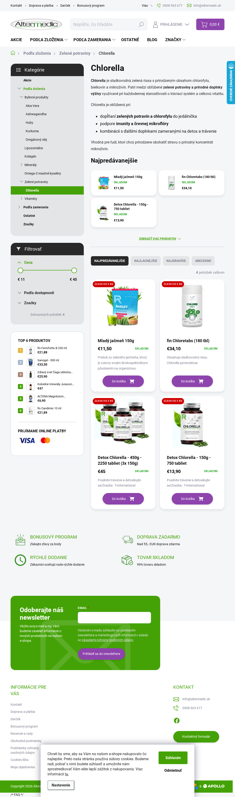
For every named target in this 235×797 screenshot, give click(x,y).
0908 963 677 (192, 708)
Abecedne (203, 261)
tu (66, 774)
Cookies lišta (19, 760)
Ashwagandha (36, 114)
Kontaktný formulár (196, 736)
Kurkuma (32, 131)
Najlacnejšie (145, 261)
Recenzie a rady (22, 733)
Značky (28, 224)
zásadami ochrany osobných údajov (107, 640)
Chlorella (32, 190)
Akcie (27, 80)
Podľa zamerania (35, 207)
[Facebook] (176, 719)
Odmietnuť (173, 770)
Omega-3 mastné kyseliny (43, 173)
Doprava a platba (41, 5)
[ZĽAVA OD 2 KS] (123, 308)
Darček (65, 5)
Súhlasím (173, 758)
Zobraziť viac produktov (157, 238)
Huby (29, 122)
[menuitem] (18, 40)
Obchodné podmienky (26, 741)
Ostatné (29, 216)
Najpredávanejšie (109, 261)
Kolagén (30, 156)
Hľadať (141, 24)
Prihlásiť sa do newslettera (101, 654)
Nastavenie (61, 785)
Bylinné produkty (36, 97)
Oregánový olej (36, 139)
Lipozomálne (34, 148)
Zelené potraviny (36, 182)
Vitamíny (31, 199)
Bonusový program (90, 5)
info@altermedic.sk (196, 699)
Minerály (31, 165)
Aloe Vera (32, 106)
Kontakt (16, 5)
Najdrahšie (176, 261)
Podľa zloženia (34, 89)
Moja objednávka (23, 767)
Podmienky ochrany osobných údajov (25, 750)
